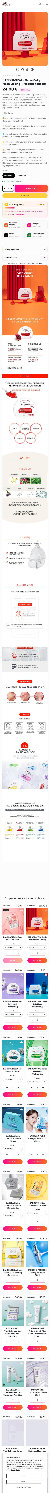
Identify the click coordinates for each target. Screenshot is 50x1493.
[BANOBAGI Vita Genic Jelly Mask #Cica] (13, 1053)
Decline (23, 1481)
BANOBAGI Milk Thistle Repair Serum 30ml (12, 1451)
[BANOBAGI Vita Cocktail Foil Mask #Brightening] (13, 1187)
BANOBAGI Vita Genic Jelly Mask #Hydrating (37, 1004)
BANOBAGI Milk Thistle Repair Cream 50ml (37, 1392)
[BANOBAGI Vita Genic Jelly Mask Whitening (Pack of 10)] (13, 1254)
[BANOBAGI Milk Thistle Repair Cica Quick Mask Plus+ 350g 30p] (13, 1313)
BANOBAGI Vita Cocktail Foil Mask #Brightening (13, 1205)
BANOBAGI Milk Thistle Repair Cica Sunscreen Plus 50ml (12, 1392)
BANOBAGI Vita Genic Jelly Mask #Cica (12, 1070)
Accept (23, 1476)
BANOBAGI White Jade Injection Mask (37, 1204)
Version (12, 944)
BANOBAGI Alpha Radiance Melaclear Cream (37, 1451)
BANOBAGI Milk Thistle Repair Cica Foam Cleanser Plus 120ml (37, 1333)
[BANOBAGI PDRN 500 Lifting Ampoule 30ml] (37, 1254)
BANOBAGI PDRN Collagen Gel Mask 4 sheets (37, 1138)
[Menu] (46, 4)
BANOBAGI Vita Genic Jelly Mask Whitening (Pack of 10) (12, 1272)
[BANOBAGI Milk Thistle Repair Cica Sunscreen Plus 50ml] (13, 1374)
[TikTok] (27, 69)
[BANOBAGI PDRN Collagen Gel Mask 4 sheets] (37, 1120)
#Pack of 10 (8, 175)
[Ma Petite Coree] (7, 4)
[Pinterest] (32, 69)
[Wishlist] (43, 4)
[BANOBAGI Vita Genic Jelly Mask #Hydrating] (37, 986)
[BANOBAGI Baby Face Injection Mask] (13, 921)
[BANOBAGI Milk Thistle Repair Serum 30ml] (13, 1433)
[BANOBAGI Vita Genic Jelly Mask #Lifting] (37, 921)
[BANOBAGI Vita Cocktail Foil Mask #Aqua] (13, 1120)
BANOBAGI (6, 906)
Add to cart (31, 188)
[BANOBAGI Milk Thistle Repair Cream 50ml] (37, 1374)
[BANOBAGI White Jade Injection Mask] (37, 1187)
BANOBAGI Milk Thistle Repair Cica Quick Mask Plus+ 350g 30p (12, 1333)
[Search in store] (39, 4)
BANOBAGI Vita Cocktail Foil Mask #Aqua (13, 1138)
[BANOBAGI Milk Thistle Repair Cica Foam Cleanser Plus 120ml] (37, 1313)
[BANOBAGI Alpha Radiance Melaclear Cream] (37, 1433)
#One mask (22, 175)
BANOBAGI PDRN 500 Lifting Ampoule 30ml (37, 1272)
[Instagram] (17, 69)
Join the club (20, 214)
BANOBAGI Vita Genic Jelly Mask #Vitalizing (12, 1004)
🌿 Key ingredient (11, 249)
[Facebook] (22, 69)
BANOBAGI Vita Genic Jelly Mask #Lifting (37, 938)
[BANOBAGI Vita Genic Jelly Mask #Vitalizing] (13, 986)
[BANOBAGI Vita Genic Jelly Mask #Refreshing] (37, 1053)
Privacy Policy (15, 1470)
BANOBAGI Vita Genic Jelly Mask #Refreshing (37, 1071)
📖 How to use (10, 257)
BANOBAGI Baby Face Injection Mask (12, 938)
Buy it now (25, 195)
